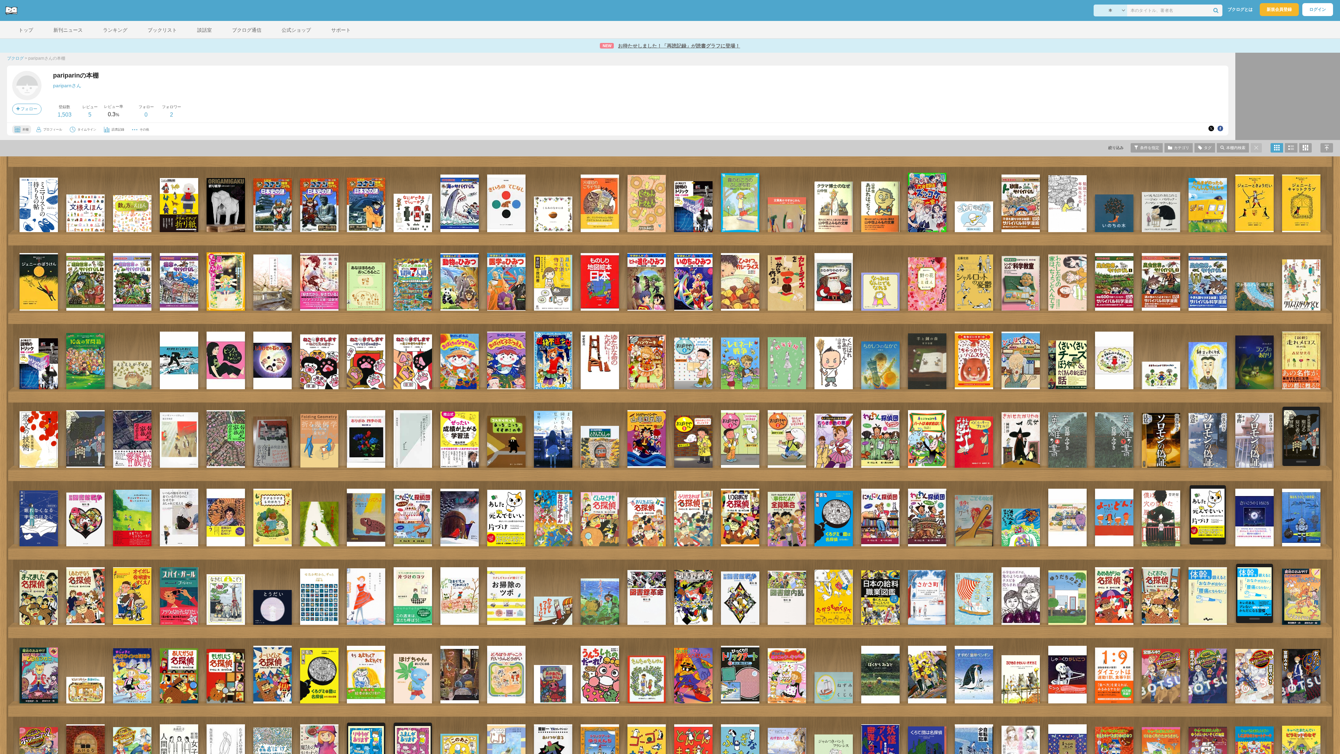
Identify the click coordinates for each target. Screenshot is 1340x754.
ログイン (1317, 9)
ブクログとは (1240, 9)
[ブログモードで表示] (1291, 148)
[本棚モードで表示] (1277, 148)
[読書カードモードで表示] (1305, 148)
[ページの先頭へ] (1326, 148)
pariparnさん (67, 85)
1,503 (65, 115)
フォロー (28, 108)
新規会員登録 (1279, 9)
